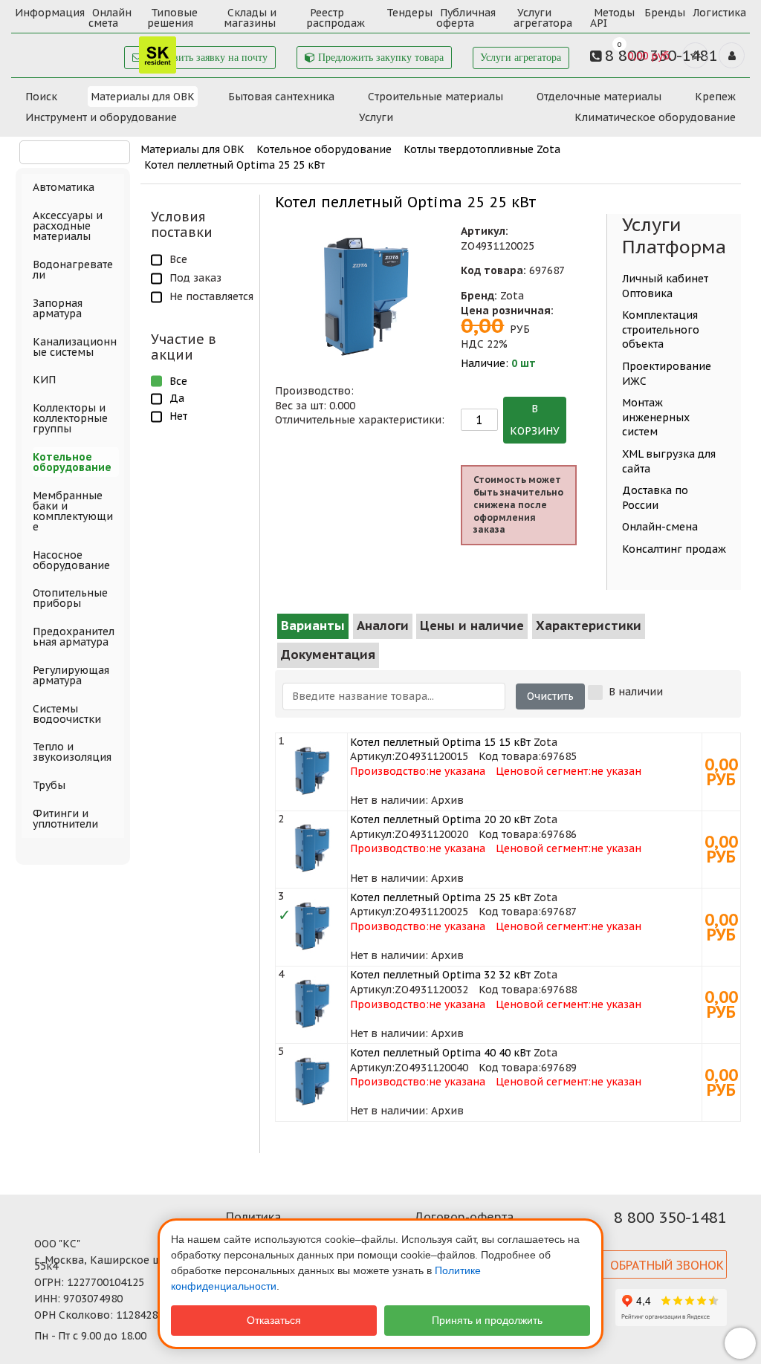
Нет (178, 416)
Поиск (41, 96)
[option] (368, 299)
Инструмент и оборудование (101, 117)
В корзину (535, 420)
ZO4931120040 (431, 1067)
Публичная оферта (466, 18)
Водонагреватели (73, 270)
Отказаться (274, 1320)
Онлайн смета (110, 18)
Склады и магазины (250, 18)
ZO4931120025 (431, 911)
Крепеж (715, 96)
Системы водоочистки (67, 714)
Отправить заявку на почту (205, 57)
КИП (44, 379)
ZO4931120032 (431, 989)
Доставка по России (655, 498)
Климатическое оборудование (655, 117)
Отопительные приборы (70, 598)
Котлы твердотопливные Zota (482, 149)
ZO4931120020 (431, 834)
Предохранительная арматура (73, 637)
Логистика (719, 12)
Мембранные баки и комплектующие (73, 511)
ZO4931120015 (431, 756)
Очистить (550, 696)
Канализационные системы (75, 347)
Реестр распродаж (335, 18)
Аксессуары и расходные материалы (68, 226)
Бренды (664, 12)
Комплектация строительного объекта (660, 329)
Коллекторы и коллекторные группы (70, 418)
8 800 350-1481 (670, 1217)
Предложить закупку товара (379, 57)
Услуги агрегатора (543, 18)
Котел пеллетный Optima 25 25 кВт (234, 165)
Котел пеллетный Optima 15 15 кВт (440, 742)
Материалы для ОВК (143, 96)
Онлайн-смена (660, 526)
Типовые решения (172, 18)
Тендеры (409, 12)
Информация (50, 12)
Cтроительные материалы (435, 96)
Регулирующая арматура (71, 675)
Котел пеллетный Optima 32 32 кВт (440, 974)
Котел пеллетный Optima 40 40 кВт (440, 1052)
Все (178, 259)
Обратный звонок (667, 1265)
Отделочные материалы (599, 96)
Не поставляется (211, 296)
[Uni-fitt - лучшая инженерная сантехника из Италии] (96, 51)
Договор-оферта (464, 1216)
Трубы (49, 785)
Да (176, 398)
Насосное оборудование (71, 560)
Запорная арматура (57, 308)
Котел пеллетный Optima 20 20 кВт (440, 819)
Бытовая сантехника (281, 96)
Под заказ (195, 278)
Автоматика (63, 187)
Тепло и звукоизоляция (72, 752)
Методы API (612, 18)
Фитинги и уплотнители (65, 819)
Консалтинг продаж (674, 549)
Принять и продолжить (487, 1320)
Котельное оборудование (324, 149)
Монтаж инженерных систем (656, 417)
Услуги (376, 117)
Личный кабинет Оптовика (665, 286)
